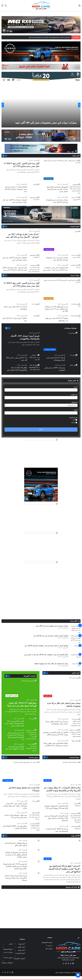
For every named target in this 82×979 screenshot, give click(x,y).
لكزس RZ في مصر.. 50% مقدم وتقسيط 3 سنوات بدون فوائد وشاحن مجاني (14, 723)
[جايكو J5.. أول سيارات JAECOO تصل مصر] (36, 317)
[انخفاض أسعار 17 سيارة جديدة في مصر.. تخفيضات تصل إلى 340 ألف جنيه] (36, 185)
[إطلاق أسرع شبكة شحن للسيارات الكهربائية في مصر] (31, 747)
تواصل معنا (49, 948)
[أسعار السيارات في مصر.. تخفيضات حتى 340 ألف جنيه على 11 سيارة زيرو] (74, 268)
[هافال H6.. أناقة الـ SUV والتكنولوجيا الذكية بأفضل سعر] (34, 368)
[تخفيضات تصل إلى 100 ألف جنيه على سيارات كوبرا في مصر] (33, 200)
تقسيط (73, 422)
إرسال (41, 429)
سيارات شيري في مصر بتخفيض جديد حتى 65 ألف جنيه (52, 626)
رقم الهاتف (73, 394)
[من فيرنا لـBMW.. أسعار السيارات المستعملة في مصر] (75, 829)
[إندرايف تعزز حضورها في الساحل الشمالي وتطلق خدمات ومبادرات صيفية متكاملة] (38, 850)
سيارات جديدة (75, 275)
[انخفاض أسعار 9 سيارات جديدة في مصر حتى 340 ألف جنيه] (75, 639)
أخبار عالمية (76, 673)
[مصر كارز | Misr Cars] (41, 5)
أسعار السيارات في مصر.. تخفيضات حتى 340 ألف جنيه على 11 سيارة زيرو (46, 654)
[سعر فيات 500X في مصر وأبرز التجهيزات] (73, 366)
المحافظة (74, 402)
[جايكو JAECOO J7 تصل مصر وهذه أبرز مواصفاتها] (74, 318)
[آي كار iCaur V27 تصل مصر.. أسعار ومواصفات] (35, 305)
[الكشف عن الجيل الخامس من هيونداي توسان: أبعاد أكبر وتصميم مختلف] (75, 733)
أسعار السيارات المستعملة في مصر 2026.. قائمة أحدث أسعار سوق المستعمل (56, 818)
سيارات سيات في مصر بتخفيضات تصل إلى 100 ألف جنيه (46, 122)
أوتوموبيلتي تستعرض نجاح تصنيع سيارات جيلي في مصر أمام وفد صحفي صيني (57, 189)
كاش (74, 419)
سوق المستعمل (75, 757)
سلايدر (10, 944)
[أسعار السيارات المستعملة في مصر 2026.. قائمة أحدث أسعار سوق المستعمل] (75, 817)
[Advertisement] (41, 604)
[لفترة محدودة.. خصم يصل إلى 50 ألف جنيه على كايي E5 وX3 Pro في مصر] (33, 268)
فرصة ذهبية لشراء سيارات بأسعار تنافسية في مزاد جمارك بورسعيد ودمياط (16, 878)
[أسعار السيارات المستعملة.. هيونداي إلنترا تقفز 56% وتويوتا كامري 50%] (75, 806)
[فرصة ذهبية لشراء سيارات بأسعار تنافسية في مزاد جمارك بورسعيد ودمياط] (38, 873)
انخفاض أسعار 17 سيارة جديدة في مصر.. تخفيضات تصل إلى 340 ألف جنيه (16, 189)
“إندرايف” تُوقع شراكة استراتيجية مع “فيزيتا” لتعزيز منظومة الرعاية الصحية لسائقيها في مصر (64, 869)
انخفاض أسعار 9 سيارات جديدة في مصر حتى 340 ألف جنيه (51, 636)
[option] (41, 105)
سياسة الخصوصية (47, 942)
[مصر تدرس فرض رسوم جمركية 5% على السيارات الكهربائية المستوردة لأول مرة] (31, 734)
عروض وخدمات (33, 757)
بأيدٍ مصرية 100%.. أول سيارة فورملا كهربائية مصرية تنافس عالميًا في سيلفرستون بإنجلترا (15, 866)
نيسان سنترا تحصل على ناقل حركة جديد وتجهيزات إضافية (51, 663)
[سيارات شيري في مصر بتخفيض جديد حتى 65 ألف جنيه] (75, 629)
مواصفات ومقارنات (70, 328)
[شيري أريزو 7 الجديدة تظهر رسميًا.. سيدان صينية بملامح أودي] (75, 722)
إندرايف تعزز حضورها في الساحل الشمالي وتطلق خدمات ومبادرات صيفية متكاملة (16, 855)
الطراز (75, 410)
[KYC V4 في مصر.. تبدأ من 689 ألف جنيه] (34, 358)
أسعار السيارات (75, 226)
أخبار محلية (76, 155)
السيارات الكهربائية (30, 676)
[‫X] (71, 963)
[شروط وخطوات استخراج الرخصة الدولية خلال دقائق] (38, 841)
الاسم (75, 387)
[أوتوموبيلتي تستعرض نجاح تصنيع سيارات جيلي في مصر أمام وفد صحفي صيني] (74, 188)
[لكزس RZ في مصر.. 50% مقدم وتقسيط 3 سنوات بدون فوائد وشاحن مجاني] (33, 720)
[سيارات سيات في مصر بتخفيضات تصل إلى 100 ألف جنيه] (40, 105)
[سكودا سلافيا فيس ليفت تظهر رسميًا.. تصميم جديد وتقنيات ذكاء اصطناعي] (76, 743)
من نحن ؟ (49, 945)
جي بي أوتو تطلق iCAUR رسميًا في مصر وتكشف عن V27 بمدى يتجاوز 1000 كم (56, 309)
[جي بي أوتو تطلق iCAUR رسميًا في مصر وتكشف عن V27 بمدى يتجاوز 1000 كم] (74, 307)
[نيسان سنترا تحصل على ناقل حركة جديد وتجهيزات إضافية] (75, 666)
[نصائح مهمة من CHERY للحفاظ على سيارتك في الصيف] (34, 827)
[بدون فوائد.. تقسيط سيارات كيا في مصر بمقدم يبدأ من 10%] (34, 816)
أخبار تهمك (74, 836)
